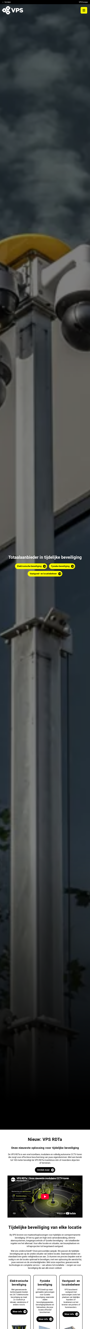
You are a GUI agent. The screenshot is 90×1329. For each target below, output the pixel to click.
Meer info (17, 1311)
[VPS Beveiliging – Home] (12, 10)
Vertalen (7, 2)
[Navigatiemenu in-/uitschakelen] (84, 10)
